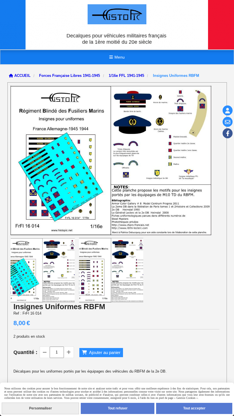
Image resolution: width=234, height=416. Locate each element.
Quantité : (25, 352)
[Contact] (228, 122)
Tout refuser (118, 408)
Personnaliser (40, 408)
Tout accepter (194, 408)
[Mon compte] (228, 110)
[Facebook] (228, 133)
